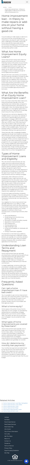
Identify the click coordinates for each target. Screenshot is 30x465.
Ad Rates (7, 419)
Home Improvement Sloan (10, 408)
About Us (7, 438)
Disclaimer (7, 443)
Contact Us (7, 441)
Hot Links (7, 434)
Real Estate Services (10, 424)
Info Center (7, 429)
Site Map (6, 453)
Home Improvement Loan (10, 411)
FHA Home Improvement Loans (12, 409)
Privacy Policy (8, 448)
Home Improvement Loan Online (12, 404)
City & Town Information (11, 431)
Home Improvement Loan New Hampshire (15, 403)
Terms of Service (9, 445)
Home (4, 7)
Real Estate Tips (8, 426)
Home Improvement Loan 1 (11, 406)
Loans (9, 7)
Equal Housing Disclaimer (11, 450)
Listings (6, 417)
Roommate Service (9, 422)
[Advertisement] (15, 377)
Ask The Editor (8, 436)
